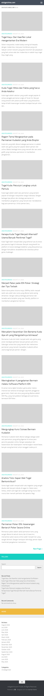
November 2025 (7, 647)
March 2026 (5, 637)
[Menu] (41, 2)
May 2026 (5, 632)
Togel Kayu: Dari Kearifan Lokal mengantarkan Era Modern (20, 578)
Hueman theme (32, 689)
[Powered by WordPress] (15, 689)
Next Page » (37, 549)
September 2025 (7, 652)
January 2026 (6, 642)
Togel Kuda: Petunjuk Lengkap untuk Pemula (16, 588)
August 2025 (6, 654)
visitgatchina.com (8, 2)
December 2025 (7, 645)
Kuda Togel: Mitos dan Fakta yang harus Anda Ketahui (18, 581)
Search (4, 564)
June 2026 (5, 630)
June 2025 (5, 659)
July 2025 (4, 657)
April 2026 (5, 635)
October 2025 (6, 649)
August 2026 (6, 625)
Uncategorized (7, 34)
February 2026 (6, 640)
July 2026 (4, 627)
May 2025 (5, 662)
